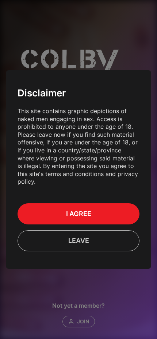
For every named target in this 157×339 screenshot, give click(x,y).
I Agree (78, 214)
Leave (78, 240)
